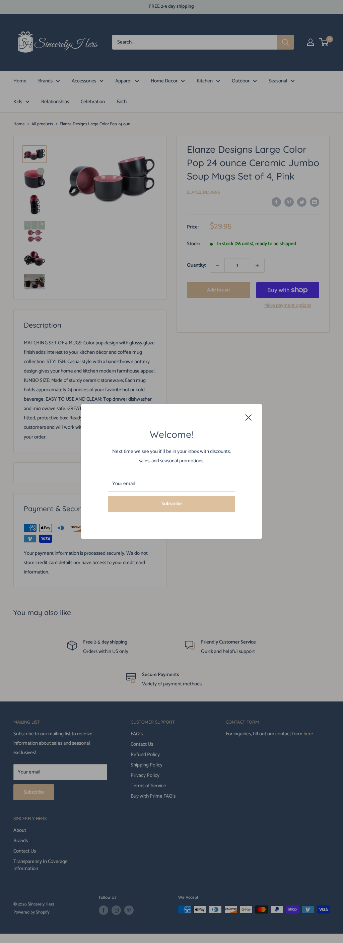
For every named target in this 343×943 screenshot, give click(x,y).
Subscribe (171, 503)
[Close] (248, 417)
